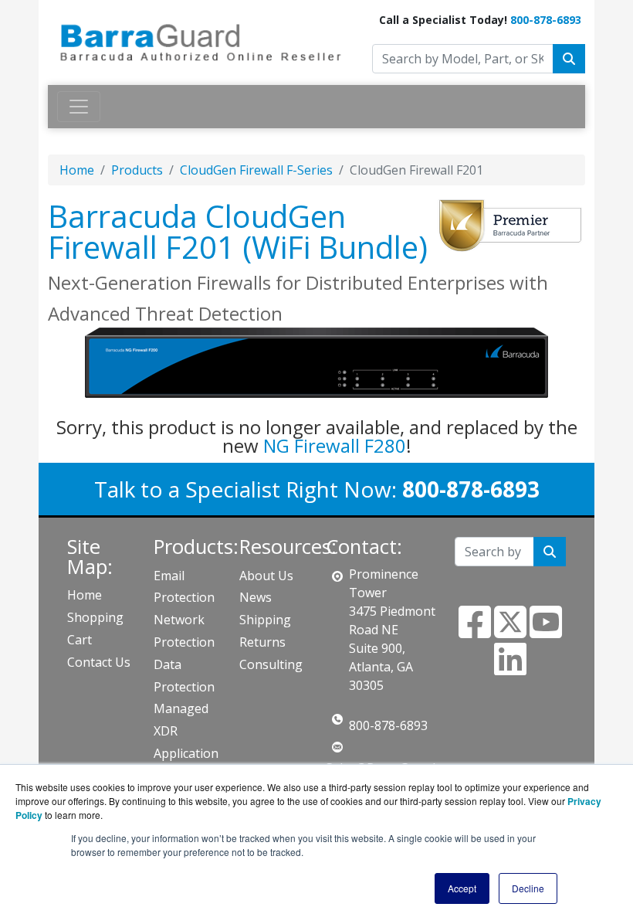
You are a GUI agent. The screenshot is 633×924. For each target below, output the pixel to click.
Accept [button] (462, 888)
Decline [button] (528, 888)
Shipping (265, 619)
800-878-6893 (545, 19)
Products (137, 169)
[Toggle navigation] (78, 106)
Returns (262, 642)
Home (76, 169)
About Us (266, 575)
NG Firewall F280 (334, 445)
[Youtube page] (546, 631)
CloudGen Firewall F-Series (256, 169)
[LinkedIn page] (510, 668)
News (255, 597)
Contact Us (98, 662)
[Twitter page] (510, 631)
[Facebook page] (475, 631)
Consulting (271, 664)
